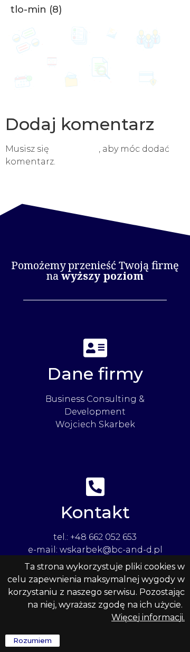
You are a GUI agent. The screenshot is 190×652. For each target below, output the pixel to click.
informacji (161, 617)
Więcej (125, 617)
